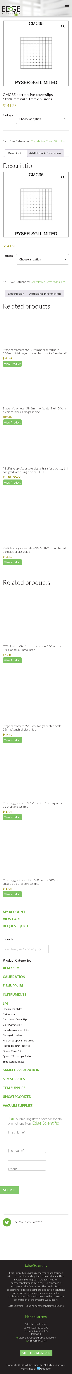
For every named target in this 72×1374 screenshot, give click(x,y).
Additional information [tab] (45, 153)
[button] (63, 26)
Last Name (16, 1150)
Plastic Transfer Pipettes (16, 1045)
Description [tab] (16, 153)
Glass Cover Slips (12, 1024)
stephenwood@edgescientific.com (37, 1337)
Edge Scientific (11, 10)
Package (8, 115)
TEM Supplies (14, 1088)
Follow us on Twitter (27, 1222)
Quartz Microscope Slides (17, 1056)
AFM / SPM (11, 968)
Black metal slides (12, 1008)
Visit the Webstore (36, 1352)
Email (12, 1169)
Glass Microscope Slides (16, 1030)
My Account (14, 912)
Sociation (46, 1368)
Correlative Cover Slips (45, 141)
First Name (16, 1132)
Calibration (14, 977)
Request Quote (16, 926)
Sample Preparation (21, 1070)
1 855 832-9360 (37, 1340)
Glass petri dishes (12, 1035)
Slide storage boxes (13, 1061)
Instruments (14, 994)
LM (63, 141)
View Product (12, 363)
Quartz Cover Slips (13, 1051)
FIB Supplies (13, 986)
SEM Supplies (14, 1079)
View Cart (12, 919)
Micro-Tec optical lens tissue (18, 1040)
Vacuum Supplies (17, 1106)
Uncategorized (17, 1097)
